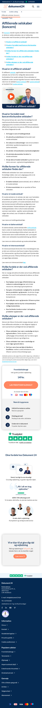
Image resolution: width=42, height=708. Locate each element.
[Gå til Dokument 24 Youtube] (10, 608)
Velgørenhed (6, 691)
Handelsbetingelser (8, 633)
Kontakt (4, 629)
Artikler (4, 687)
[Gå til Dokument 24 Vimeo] (14, 608)
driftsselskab (31, 227)
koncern (7, 33)
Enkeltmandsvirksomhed (10, 668)
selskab (12, 72)
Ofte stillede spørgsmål (9, 682)
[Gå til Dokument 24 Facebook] (2, 608)
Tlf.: (7, 601)
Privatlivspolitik (7, 638)
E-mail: (11, 597)
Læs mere (19, 556)
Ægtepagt (5, 660)
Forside (4, 12)
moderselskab (18, 84)
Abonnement (6, 695)
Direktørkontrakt (7, 673)
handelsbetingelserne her (9, 361)
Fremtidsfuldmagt (8, 652)
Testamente (5, 656)
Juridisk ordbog (13, 12)
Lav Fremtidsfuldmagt (21, 385)
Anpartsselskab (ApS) (9, 664)
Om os (4, 625)
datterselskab (21, 82)
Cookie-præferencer (8, 642)
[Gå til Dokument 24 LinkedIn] (6, 608)
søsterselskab (34, 82)
